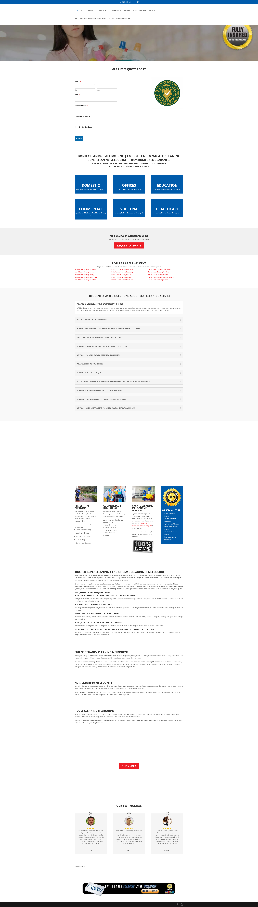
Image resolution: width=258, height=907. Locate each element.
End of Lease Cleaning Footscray (122, 272)
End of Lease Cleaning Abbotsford (159, 272)
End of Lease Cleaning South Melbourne (138, 38)
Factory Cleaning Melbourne (137, 44)
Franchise (127, 11)
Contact (152, 11)
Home (76, 11)
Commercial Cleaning (86, 46)
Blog (135, 11)
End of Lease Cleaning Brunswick (122, 269)
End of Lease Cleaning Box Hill (158, 274)
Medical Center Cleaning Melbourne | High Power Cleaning (165, 32)
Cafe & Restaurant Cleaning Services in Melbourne (114, 54)
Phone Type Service (82, 116)
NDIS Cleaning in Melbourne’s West (111, 40)
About (83, 11)
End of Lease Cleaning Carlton (84, 272)
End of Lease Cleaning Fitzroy (84, 274)
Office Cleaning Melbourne (166, 39)
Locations (142, 11)
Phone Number (81, 106)
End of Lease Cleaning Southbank (85, 280)
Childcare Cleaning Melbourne (111, 34)
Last (98, 90)
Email (77, 95)
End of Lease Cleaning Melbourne (86, 269)
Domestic (91, 11)
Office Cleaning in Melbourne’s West (163, 44)
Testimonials (116, 11)
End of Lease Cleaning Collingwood (159, 269)
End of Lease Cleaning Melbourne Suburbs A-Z (90, 18)
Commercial (103, 11)
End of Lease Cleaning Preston (121, 274)
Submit (79, 138)
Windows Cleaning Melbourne (119, 18)
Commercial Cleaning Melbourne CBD (112, 47)
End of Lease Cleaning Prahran (158, 280)
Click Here (129, 766)
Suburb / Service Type (84, 127)
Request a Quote (129, 245)
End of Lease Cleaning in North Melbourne (139, 31)
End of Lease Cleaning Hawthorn (122, 280)
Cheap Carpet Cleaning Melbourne (86, 40)
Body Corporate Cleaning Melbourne (88, 31)
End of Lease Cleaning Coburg (121, 277)
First (76, 90)
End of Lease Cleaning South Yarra (86, 277)
